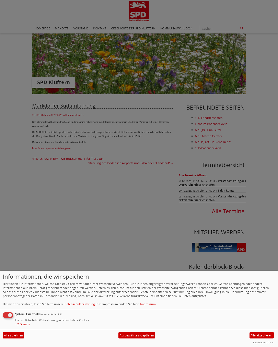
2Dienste (22, 324)
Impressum (148, 304)
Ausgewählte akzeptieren (137, 335)
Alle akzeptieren (262, 335)
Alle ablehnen (13, 335)
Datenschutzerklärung (80, 304)
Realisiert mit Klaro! (263, 342)
